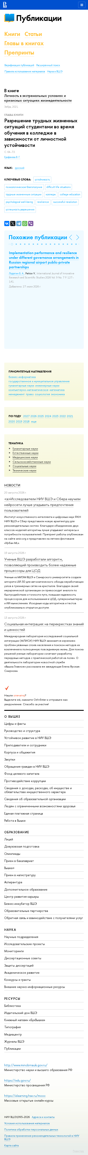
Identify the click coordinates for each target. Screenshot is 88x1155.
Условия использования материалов (27, 1123)
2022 (63, 416)
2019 (19, 421)
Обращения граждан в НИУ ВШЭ (26, 766)
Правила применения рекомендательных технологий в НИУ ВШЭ (41, 1137)
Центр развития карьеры (21, 896)
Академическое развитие (22, 972)
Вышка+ (9, 868)
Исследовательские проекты (24, 944)
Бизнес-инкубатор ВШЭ (20, 904)
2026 (34, 416)
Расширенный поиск (48, 65)
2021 (70, 416)
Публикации (39, 17)
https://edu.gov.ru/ (17, 1080)
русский (19, 168)
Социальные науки (24, 466)
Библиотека (12, 1006)
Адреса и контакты (43, 1117)
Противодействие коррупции (25, 781)
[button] (12, 244)
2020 (12, 421)
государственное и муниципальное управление (39, 381)
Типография (12, 1027)
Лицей (8, 839)
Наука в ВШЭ (54, 71)
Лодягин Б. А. (16, 273)
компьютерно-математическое (28, 390)
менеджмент (17, 394)
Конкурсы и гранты (17, 980)
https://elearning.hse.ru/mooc (24, 1096)
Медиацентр (13, 1034)
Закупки (9, 759)
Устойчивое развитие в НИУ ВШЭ (27, 738)
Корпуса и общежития (19, 752)
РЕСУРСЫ (12, 999)
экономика (58, 394)
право (30, 394)
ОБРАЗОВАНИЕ (16, 832)
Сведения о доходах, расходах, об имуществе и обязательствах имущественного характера (38, 790)
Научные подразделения (21, 937)
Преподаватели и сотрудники (25, 745)
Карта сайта (11, 1145)
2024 (48, 416)
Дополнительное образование (25, 889)
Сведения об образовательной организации (35, 799)
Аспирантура (13, 882)
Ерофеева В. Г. (12, 157)
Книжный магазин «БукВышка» (24, 1020)
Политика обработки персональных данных (31, 1129)
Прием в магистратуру (20, 875)
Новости (12, 485)
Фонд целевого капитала (21, 774)
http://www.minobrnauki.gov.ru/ (25, 1065)
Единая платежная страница (23, 813)
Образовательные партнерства (26, 911)
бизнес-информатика (22, 377)
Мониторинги (14, 951)
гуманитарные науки (21, 385)
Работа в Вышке (15, 820)
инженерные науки (47, 385)
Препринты (19, 52)
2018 (26, 421)
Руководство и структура (22, 731)
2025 (41, 416)
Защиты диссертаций (19, 965)
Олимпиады (12, 854)
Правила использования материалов (24, 71)
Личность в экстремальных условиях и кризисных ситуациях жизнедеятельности (38, 98)
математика (57, 390)
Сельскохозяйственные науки (32, 462)
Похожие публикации (38, 237)
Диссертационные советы (22, 958)
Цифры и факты (15, 724)
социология (42, 394)
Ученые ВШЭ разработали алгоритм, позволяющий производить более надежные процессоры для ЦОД (40, 565)
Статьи (33, 34)
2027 (26, 416)
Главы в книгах (24, 43)
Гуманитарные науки (25, 448)
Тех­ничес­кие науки (24, 470)
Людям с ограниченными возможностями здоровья (39, 806)
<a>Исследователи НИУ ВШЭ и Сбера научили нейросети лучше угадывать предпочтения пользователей (42, 504)
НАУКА (10, 930)
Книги (12, 34)
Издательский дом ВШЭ (20, 1013)
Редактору (78, 1150)
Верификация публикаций (19, 65)
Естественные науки (25, 453)
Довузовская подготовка (21, 846)
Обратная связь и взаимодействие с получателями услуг (43, 918)
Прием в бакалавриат (19, 861)
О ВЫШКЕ (12, 716)
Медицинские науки (25, 457)
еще (34, 421)
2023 (55, 416)
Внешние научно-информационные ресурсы (34, 987)
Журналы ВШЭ (14, 1041)
